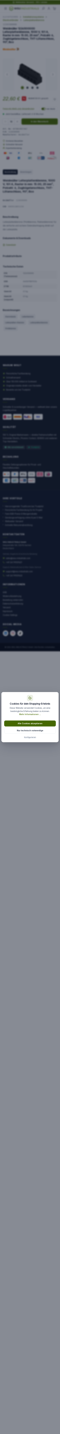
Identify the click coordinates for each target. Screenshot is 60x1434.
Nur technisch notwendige (30, 730)
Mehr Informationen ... (30, 714)
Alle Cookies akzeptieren (30, 723)
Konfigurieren (30, 737)
